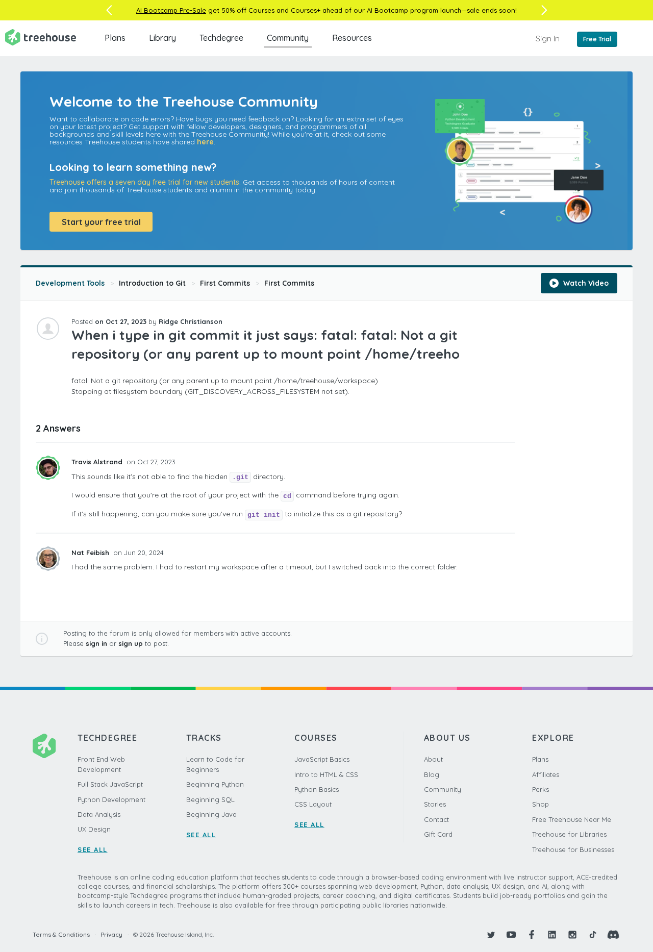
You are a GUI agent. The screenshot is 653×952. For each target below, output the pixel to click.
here (205, 141)
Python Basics (316, 789)
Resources (352, 38)
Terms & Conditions (61, 934)
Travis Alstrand (97, 462)
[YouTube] (511, 935)
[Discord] (613, 935)
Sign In (548, 38)
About (433, 759)
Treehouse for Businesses (573, 849)
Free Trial (597, 39)
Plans (115, 38)
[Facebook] (531, 935)
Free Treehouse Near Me (571, 819)
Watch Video (585, 283)
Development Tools (70, 283)
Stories (435, 804)
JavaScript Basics (321, 759)
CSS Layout (313, 804)
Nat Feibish (91, 552)
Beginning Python (215, 784)
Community (288, 38)
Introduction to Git (152, 283)
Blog (431, 774)
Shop (540, 804)
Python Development (111, 799)
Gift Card (438, 834)
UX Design (94, 829)
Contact (436, 819)
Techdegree (221, 38)
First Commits (225, 283)
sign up (130, 643)
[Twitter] (491, 935)
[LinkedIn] (552, 935)
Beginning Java (211, 814)
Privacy (111, 934)
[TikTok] (593, 935)
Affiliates (545, 774)
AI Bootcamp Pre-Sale (171, 10)
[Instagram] (572, 935)
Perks (540, 789)
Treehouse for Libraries (569, 834)
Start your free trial (101, 222)
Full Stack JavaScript (110, 784)
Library (162, 38)
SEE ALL (93, 849)
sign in (96, 643)
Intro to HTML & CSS (326, 774)
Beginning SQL (210, 799)
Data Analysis (99, 814)
